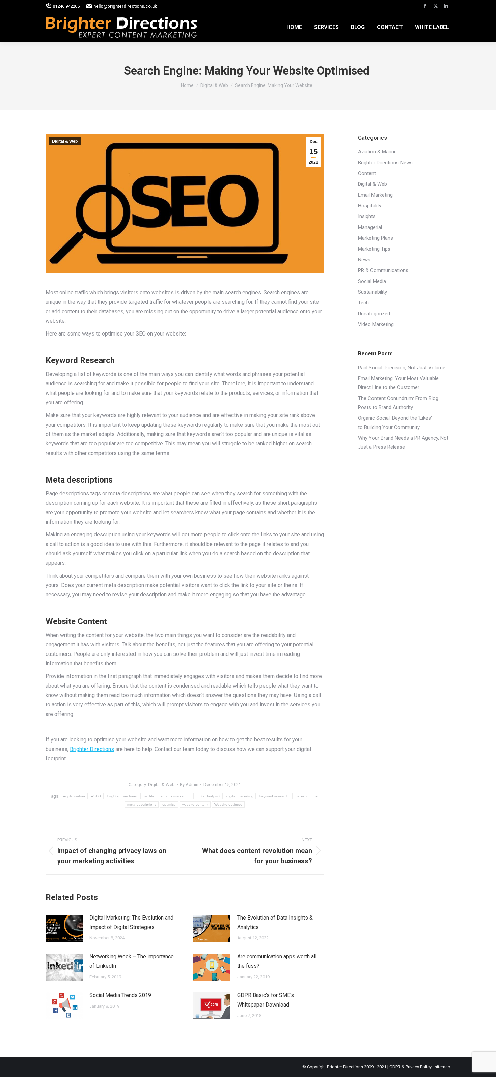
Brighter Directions (92, 749)
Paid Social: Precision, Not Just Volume (401, 368)
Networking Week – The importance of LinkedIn (131, 961)
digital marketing (239, 796)
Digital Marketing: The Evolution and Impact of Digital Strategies (131, 922)
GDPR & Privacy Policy (410, 1066)
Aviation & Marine (377, 152)
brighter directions (122, 796)
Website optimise (228, 804)
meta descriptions (141, 804)
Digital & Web (65, 141)
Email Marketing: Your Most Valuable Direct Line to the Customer (398, 382)
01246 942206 (66, 6)
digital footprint (208, 796)
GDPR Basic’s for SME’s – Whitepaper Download (268, 1000)
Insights (367, 216)
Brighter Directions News (385, 162)
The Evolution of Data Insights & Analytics (275, 922)
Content (367, 173)
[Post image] (64, 928)
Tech (363, 303)
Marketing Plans (375, 238)
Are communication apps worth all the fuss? (276, 961)
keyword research (273, 796)
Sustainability (372, 292)
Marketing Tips (374, 249)
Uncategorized (374, 314)
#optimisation (74, 796)
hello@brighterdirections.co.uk (125, 6)
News (364, 260)
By (189, 784)
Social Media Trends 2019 (120, 995)
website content (195, 804)
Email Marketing (375, 195)
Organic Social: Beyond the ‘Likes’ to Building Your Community (395, 422)
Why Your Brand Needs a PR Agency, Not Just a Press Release (403, 442)
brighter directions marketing (166, 796)
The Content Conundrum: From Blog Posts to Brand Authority (398, 402)
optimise (169, 804)
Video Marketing (376, 324)
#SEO (96, 796)
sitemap (442, 1066)
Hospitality (369, 206)
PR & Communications (383, 270)
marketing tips (306, 796)
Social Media (372, 281)
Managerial (370, 227)
